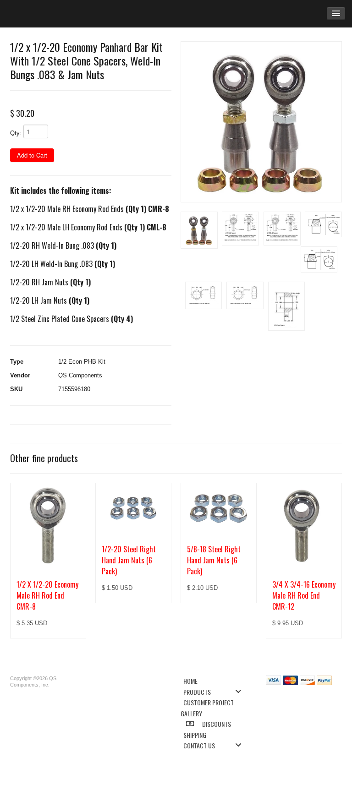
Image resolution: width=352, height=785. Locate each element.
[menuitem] (215, 680)
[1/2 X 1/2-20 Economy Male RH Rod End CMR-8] (48, 526)
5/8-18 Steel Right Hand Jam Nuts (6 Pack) (214, 560)
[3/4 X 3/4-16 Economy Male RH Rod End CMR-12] (304, 526)
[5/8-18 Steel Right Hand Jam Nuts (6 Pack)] (218, 508)
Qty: (16, 133)
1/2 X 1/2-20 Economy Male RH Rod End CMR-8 (47, 595)
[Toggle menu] (241, 691)
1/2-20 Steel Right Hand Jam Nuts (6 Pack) (129, 560)
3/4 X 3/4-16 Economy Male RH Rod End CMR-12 (304, 595)
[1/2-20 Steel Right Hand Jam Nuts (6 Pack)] (133, 508)
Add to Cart (32, 155)
